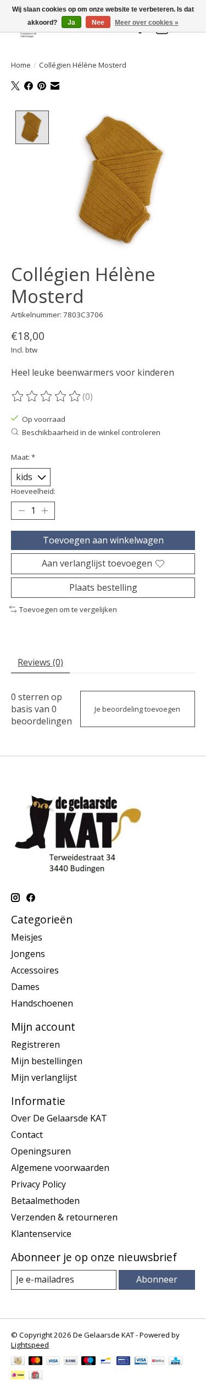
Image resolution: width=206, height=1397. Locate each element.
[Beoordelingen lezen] (46, 396)
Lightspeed (30, 1345)
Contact (27, 1135)
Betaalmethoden (45, 1201)
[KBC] (175, 1361)
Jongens (28, 954)
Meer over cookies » (147, 22)
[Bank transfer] (71, 1361)
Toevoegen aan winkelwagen (103, 540)
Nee (98, 22)
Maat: (23, 457)
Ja (71, 22)
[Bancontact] (106, 1361)
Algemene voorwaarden (60, 1168)
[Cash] (18, 1361)
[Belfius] (158, 1361)
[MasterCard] (36, 1361)
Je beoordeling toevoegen (137, 709)
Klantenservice (41, 1234)
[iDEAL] (18, 1376)
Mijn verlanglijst (44, 1077)
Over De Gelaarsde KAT (59, 1118)
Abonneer (156, 1279)
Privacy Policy (38, 1184)
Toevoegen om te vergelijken (68, 609)
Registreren (35, 1044)
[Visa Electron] (141, 1361)
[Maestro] (88, 1361)
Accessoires (35, 970)
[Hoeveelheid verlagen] (21, 511)
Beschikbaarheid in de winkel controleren (91, 432)
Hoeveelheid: (33, 491)
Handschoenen (42, 1003)
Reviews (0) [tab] (40, 662)
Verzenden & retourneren (64, 1217)
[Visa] (53, 1361)
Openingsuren (41, 1151)
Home (21, 65)
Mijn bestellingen (46, 1061)
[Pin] (123, 1361)
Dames (25, 987)
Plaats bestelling (103, 587)
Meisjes (26, 937)
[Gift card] (35, 1376)
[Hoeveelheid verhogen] (44, 511)
